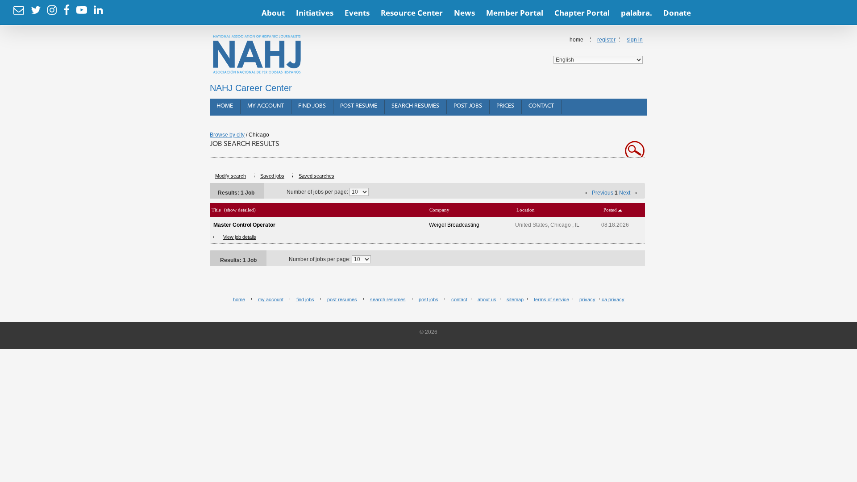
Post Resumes (342, 299)
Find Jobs (312, 106)
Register (606, 40)
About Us (487, 299)
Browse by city (227, 135)
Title (216, 209)
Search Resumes (415, 106)
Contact (541, 106)
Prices (505, 106)
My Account (265, 106)
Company (439, 209)
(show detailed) (240, 209)
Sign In (635, 40)
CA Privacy (613, 299)
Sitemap (515, 299)
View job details (239, 237)
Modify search (230, 176)
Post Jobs (467, 106)
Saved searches (316, 176)
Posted (610, 209)
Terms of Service (551, 299)
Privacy (587, 299)
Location (525, 209)
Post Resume (358, 106)
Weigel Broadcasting (454, 225)
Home (224, 106)
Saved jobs (272, 176)
